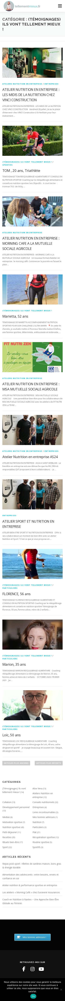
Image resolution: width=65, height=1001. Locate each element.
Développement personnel (16, 807)
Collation (6, 802)
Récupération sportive (43, 837)
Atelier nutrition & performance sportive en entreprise (29, 885)
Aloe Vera (37, 788)
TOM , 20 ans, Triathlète (21, 170)
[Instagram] (32, 969)
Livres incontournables (44, 812)
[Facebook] (23, 969)
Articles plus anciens (16, 763)
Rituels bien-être (10, 842)
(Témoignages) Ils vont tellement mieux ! (27, 162)
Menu (59, 6)
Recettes (6, 837)
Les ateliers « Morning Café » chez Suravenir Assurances (31, 892)
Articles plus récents (48, 763)
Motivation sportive (12, 822)
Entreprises (51, 84)
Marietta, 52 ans (15, 316)
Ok (33, 996)
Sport (5, 847)
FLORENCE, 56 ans (16, 593)
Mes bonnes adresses (43, 817)
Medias (6, 817)
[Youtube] (41, 969)
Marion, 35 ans (14, 664)
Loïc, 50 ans (11, 735)
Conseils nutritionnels (43, 802)
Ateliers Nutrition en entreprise (22, 84)
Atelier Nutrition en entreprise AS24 (30, 456)
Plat (34, 832)
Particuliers (10, 588)
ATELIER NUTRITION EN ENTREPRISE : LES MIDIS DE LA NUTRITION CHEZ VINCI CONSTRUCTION (30, 94)
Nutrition (36, 822)
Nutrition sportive (11, 827)
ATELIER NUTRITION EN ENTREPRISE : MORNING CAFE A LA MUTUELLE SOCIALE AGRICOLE (30, 243)
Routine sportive (40, 842)
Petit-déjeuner (9, 832)
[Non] (61, 989)
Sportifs (7, 165)
